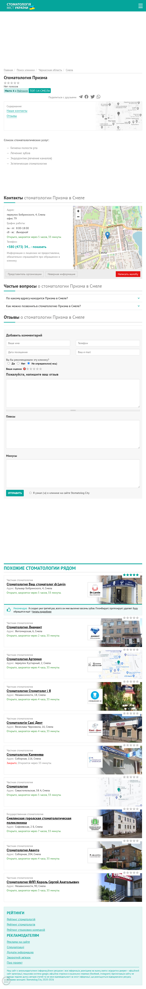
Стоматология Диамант (24, 627)
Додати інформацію (20, 952)
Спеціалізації (15, 947)
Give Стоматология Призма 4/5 (37, 368)
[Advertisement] (73, 38)
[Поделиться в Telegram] (80, 97)
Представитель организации (25, 274)
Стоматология (17, 786)
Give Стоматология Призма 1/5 (27, 368)
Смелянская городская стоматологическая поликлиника (39, 820)
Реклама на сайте (18, 942)
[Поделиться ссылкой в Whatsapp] (98, 97)
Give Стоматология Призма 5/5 (40, 368)
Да (13, 363)
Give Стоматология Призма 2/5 (31, 368)
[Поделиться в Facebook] (86, 97)
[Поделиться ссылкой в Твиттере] (92, 97)
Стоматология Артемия (24, 659)
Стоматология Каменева (25, 754)
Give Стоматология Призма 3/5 (34, 368)
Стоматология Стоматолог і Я (29, 691)
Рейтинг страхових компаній (26, 930)
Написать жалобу (128, 274)
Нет (23, 363)
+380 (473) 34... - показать (26, 247)
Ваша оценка (14, 369)
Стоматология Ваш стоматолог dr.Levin (36, 584)
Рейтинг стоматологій (21, 919)
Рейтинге (22, 91)
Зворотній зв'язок (19, 957)
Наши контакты (17, 111)
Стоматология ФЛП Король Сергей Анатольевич (43, 882)
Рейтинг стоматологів (21, 924)
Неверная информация (61, 274)
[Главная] (23, 5)
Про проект (14, 962)
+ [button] (78, 211)
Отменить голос (24, 368)
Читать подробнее (42, 611)
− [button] (78, 216)
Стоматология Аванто (23, 850)
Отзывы (12, 116)
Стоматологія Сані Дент (25, 722)
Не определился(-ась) (44, 363)
